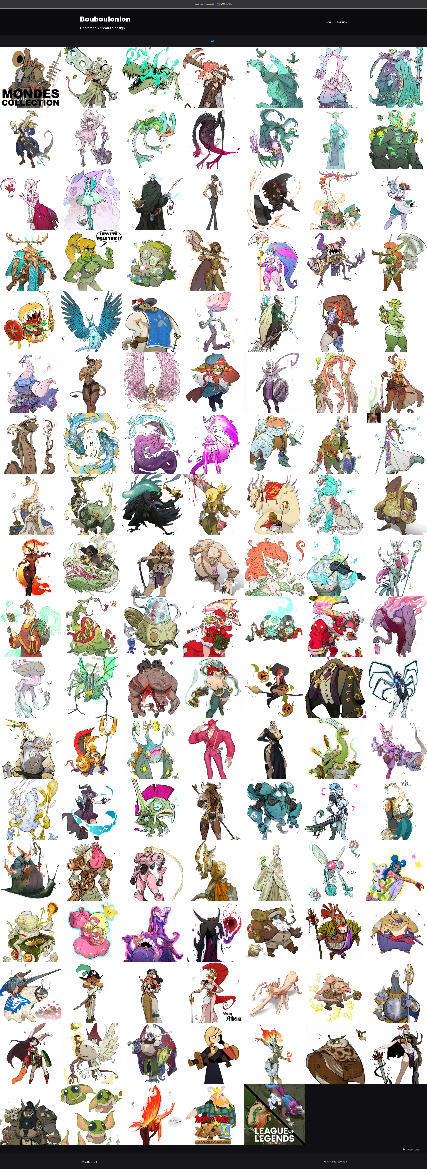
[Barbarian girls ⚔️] (152, 537)
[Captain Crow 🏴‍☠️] (152, 476)
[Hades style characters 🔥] (274, 1025)
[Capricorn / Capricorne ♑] (30, 415)
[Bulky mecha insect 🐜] (274, 781)
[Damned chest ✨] (335, 232)
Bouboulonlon (105, 19)
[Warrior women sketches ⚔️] (213, 964)
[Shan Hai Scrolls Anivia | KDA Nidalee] (274, 1086)
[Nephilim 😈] (91, 1025)
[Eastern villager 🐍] (152, 964)
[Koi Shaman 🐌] (30, 842)
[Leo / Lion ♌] (335, 476)
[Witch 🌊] (91, 781)
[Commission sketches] (396, 659)
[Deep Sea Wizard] (396, 49)
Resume (342, 22)
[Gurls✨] (396, 842)
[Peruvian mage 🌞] (30, 598)
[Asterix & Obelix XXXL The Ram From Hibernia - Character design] (213, 1086)
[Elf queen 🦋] (396, 537)
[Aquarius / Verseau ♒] (152, 415)
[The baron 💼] (335, 659)
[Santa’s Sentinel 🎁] (335, 598)
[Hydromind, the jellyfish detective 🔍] (152, 598)
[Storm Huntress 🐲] (91, 537)
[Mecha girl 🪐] (152, 842)
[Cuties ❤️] (274, 964)
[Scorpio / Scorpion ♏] (274, 354)
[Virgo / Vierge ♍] (152, 354)
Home (328, 22)
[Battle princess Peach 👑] (91, 903)
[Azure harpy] (91, 293)
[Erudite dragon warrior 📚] (30, 354)
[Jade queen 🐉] (274, 842)
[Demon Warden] (396, 110)
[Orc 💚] (213, 476)
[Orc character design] (91, 232)
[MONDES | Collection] (30, 49)
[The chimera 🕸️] (91, 659)
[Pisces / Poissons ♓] (91, 415)
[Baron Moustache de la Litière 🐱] (152, 293)
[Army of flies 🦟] (335, 842)
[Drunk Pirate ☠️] (396, 781)
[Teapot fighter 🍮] (30, 781)
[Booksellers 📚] (335, 1025)
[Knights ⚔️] (396, 1025)
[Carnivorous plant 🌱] (91, 598)
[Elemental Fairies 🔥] (152, 1086)
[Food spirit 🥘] (152, 903)
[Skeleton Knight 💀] (274, 598)
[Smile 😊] (152, 659)
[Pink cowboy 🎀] (213, 720)
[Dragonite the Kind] (335, 49)
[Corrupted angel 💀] (213, 110)
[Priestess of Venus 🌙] (335, 110)
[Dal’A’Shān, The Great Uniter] (30, 110)
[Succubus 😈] (30, 537)
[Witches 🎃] (274, 659)
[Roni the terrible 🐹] (396, 903)
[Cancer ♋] (335, 354)
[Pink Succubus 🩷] (213, 415)
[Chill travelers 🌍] (274, 903)
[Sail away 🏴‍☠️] (213, 659)
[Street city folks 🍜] (30, 903)
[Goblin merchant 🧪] (396, 476)
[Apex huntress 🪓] (213, 232)
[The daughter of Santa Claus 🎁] (213, 598)
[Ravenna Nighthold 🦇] (274, 720)
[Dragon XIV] (30, 476)
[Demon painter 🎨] (274, 537)
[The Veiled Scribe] (152, 171)
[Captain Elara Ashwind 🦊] (396, 720)
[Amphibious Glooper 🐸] (152, 110)
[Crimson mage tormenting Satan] (30, 171)
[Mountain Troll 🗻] (213, 537)
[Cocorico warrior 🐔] (91, 842)
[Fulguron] (274, 171)
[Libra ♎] (274, 49)
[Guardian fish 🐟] (152, 781)
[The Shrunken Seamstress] (213, 354)
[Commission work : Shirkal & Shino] (152, 1025)
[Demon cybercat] (91, 171)
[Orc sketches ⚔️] (30, 1086)
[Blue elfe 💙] (335, 781)
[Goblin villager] (396, 293)
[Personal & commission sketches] (274, 232)
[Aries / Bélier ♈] (396, 354)
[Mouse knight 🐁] (91, 49)
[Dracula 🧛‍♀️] (213, 903)
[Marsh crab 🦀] (152, 720)
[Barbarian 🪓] (213, 49)
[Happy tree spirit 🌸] (213, 293)
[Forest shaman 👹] (335, 903)
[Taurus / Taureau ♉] (91, 354)
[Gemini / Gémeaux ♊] (91, 476)
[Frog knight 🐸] (274, 415)
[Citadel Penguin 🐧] (91, 720)
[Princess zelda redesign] (396, 415)
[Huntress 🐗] (335, 293)
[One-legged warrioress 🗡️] (213, 842)
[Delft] (213, 171)
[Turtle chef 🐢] (335, 720)
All (213, 41)
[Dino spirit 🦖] (152, 49)
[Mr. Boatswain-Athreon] (274, 110)
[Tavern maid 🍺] (396, 171)
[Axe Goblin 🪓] (396, 232)
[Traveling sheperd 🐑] (274, 476)
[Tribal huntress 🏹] (213, 781)
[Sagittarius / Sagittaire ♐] (274, 293)
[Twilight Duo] (335, 415)
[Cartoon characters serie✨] (213, 1025)
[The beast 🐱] (335, 964)
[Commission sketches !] (152, 232)
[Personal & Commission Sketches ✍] (30, 720)
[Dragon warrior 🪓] (335, 171)
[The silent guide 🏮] (396, 598)
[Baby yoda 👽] (91, 1086)
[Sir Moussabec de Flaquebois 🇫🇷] (30, 964)
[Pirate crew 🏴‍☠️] (91, 964)
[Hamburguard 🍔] (30, 293)
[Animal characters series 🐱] (30, 1025)
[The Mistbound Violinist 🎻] (335, 537)
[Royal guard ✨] (396, 964)
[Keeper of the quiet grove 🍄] (30, 659)
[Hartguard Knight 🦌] (30, 232)
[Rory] (91, 110)
